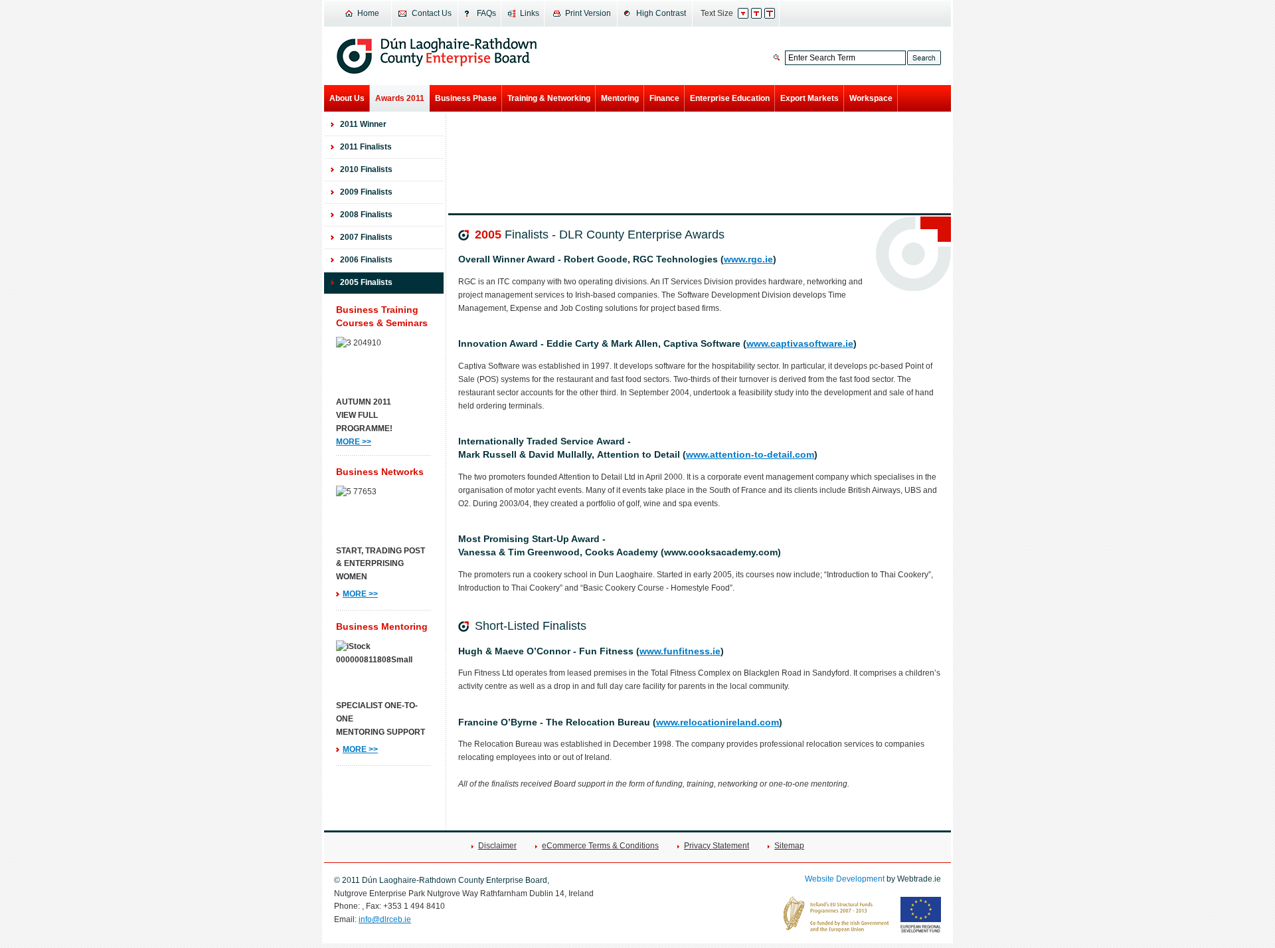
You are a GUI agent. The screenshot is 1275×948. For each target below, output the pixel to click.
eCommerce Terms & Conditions (600, 845)
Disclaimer (497, 845)
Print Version (588, 13)
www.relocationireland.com (717, 722)
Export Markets (809, 98)
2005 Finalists (366, 282)
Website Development (845, 879)
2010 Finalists (366, 169)
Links (529, 13)
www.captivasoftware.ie (799, 344)
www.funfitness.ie (680, 651)
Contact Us (432, 13)
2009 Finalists (366, 192)
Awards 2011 (399, 98)
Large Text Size (776, 13)
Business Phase (466, 98)
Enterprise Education (730, 98)
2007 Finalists (366, 237)
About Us (347, 98)
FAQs (486, 13)
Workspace (870, 98)
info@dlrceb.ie (385, 919)
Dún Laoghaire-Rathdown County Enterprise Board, (437, 56)
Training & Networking (548, 98)
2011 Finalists (366, 146)
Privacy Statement (716, 845)
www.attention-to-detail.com (750, 455)
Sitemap (789, 845)
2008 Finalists (366, 214)
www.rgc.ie (748, 259)
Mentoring (620, 98)
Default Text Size (750, 13)
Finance (664, 98)
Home (368, 13)
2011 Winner (363, 124)
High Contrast (661, 13)
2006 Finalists (366, 259)
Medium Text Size (763, 13)
